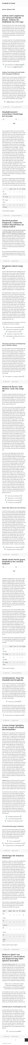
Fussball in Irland (8, 3)
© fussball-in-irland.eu (6, 1043)
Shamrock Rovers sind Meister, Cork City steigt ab (13, 388)
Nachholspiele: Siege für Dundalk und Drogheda (13, 679)
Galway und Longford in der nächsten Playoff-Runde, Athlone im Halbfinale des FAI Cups (13, 18)
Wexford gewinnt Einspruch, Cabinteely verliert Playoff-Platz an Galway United (13, 223)
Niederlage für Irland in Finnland (13, 856)
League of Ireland (18, 107)
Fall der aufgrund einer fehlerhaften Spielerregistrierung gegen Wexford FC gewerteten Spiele (14, 231)
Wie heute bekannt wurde (8, 964)
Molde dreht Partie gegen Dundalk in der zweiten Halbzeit (13, 561)
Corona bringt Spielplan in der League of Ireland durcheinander (13, 727)
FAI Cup (12, 107)
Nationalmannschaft (15, 949)
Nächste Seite (26, 1040)
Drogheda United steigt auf (12, 267)
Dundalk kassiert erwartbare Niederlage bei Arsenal (12, 114)
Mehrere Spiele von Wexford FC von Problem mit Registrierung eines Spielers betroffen (13, 957)
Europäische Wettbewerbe (16, 215)
